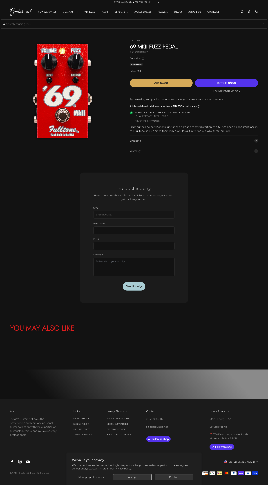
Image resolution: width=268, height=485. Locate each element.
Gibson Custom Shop (117, 424)
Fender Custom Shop (118, 419)
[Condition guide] (143, 58)
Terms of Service (82, 434)
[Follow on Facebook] (12, 462)
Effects (120, 12)
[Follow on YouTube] (28, 462)
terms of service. (214, 99)
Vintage (89, 12)
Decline (174, 477)
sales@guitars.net (157, 426)
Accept (132, 477)
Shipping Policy (81, 429)
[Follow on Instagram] (20, 462)
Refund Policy (81, 424)
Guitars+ (69, 12)
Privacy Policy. (123, 468)
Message (98, 254)
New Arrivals (47, 12)
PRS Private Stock (116, 429)
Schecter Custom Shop (119, 434)
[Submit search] (264, 24)
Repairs (163, 12)
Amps (105, 12)
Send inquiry (134, 286)
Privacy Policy (81, 419)
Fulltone (135, 40)
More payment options (226, 91)
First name (99, 223)
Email (96, 239)
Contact (213, 12)
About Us (194, 12)
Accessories (142, 12)
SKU (95, 207)
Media (178, 12)
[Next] (158, 2)
